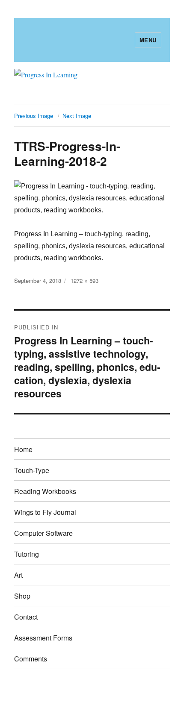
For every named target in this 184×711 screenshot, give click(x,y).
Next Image (76, 116)
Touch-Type (31, 470)
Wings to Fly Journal (45, 512)
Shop (22, 596)
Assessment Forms (43, 638)
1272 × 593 (84, 280)
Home (23, 449)
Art (18, 575)
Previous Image (33, 116)
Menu (148, 40)
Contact (26, 617)
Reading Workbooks (45, 491)
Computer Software (43, 533)
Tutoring (26, 554)
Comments (30, 659)
